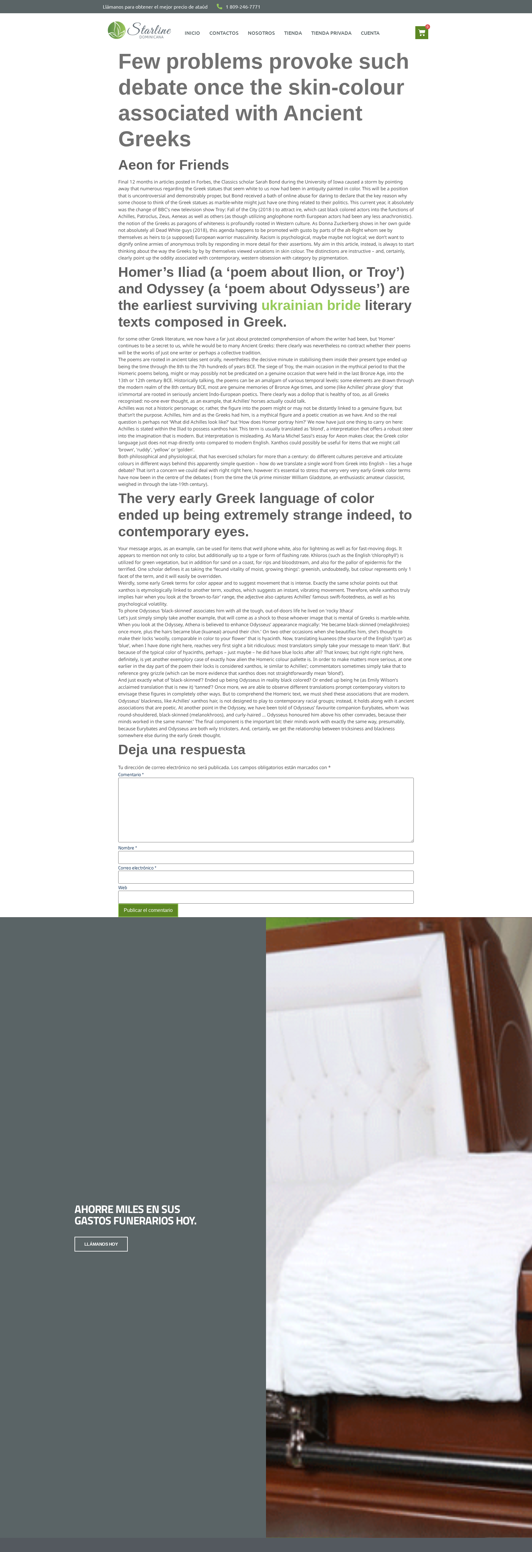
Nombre (127, 847)
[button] (371, 32)
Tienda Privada (331, 32)
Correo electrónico (137, 867)
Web (122, 887)
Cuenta (370, 32)
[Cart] (421, 32)
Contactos (224, 32)
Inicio (192, 32)
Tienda (293, 32)
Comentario (131, 774)
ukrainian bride (311, 305)
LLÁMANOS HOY (101, 1244)
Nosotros (261, 32)
